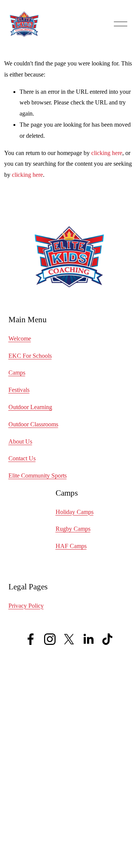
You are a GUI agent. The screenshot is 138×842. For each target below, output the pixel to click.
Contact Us (22, 458)
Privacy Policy (26, 605)
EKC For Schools (30, 355)
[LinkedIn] (88, 639)
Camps (16, 372)
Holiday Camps (75, 512)
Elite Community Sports (37, 475)
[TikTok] (107, 639)
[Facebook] (31, 639)
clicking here (106, 153)
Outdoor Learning (30, 407)
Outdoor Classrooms (33, 424)
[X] (69, 639)
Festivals (19, 390)
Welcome (19, 338)
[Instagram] (50, 639)
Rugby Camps (73, 528)
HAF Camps (71, 546)
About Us (20, 441)
